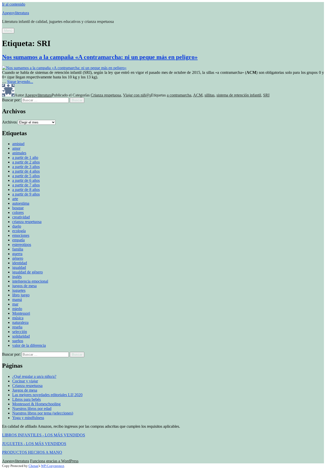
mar (15, 304)
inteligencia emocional (30, 281)
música (17, 318)
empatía (18, 240)
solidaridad (21, 336)
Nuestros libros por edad (31, 408)
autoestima (20, 203)
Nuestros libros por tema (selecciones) (42, 413)
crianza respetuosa (27, 221)
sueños (17, 341)
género (17, 258)
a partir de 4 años (26, 171)
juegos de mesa (24, 286)
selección (19, 331)
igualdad (19, 267)
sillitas (209, 95)
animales (19, 153)
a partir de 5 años (26, 176)
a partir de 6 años (26, 180)
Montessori (21, 313)
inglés (17, 276)
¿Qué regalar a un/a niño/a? (34, 376)
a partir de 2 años (26, 162)
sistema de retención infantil (238, 95)
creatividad (21, 217)
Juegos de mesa (24, 390)
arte (15, 199)
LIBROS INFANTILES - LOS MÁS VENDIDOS (43, 435)
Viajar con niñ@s (137, 95)
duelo (16, 226)
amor (16, 148)
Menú (8, 31)
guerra (17, 254)
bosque (18, 208)
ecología (19, 231)
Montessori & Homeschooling (36, 404)
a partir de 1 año (25, 157)
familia (17, 249)
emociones (20, 235)
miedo (17, 309)
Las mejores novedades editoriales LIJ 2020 (47, 395)
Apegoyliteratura (15, 13)
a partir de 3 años (26, 166)
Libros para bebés (26, 399)
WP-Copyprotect (52, 466)
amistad (18, 144)
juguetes (18, 290)
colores (18, 212)
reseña (17, 327)
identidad (19, 263)
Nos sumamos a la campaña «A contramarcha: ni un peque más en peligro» (100, 57)
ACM (197, 95)
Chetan (33, 466)
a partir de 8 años (26, 189)
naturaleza (20, 322)
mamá (17, 299)
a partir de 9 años (26, 194)
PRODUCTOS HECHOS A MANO (32, 452)
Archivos (9, 122)
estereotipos (21, 244)
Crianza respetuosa (106, 95)
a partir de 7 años (26, 185)
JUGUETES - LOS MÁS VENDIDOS (34, 443)
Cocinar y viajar (25, 381)
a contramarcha (179, 95)
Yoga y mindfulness (28, 418)
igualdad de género (27, 272)
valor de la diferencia (29, 345)
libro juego (21, 295)
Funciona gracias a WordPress (54, 461)
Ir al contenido (13, 4)
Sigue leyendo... (20, 81)
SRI (266, 95)
